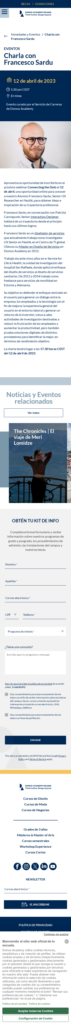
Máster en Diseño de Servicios (39, 246)
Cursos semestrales (35, 841)
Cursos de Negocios (35, 810)
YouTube (53, 864)
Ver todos (33, 412)
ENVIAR (35, 740)
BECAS (25, 4)
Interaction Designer (44, 217)
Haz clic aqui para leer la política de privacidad (28, 683)
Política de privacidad (35, 925)
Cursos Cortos (35, 852)
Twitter (35, 864)
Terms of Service (37, 759)
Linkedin (44, 864)
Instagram (26, 864)
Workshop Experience (35, 846)
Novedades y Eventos (25, 34)
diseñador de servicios (49, 233)
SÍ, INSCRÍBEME (40, 904)
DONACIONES (44, 4)
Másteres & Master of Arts (35, 835)
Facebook (17, 864)
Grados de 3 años (36, 829)
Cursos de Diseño (35, 798)
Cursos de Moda (35, 804)
